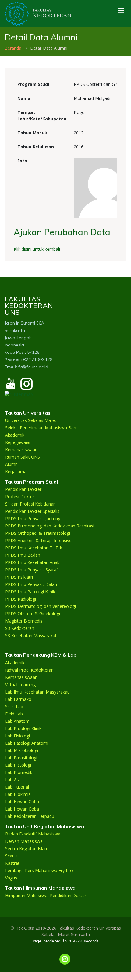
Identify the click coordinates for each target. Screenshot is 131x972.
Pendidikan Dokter (23, 489)
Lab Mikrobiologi (21, 750)
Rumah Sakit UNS (22, 457)
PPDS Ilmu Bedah (22, 555)
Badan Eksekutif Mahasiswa (32, 834)
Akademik (14, 435)
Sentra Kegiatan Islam (26, 848)
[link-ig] (64, 959)
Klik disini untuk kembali (37, 249)
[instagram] (26, 386)
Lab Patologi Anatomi (26, 743)
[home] (38, 13)
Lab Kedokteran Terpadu (29, 816)
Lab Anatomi (17, 721)
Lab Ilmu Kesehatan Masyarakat (37, 692)
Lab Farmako (18, 699)
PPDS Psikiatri (19, 577)
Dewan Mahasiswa (24, 841)
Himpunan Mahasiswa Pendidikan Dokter (45, 895)
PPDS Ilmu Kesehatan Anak (32, 562)
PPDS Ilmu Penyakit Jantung (32, 518)
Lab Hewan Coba (22, 802)
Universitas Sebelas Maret (30, 420)
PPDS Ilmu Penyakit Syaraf (31, 570)
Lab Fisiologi (17, 736)
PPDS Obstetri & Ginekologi (32, 614)
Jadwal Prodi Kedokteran (29, 670)
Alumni (12, 464)
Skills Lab (14, 706)
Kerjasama (16, 472)
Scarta (11, 856)
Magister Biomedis (23, 621)
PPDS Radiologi (20, 599)
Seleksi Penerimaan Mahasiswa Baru (41, 428)
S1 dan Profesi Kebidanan (30, 504)
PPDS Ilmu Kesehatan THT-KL (35, 548)
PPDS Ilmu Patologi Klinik (30, 592)
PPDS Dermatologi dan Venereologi (40, 606)
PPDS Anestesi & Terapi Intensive (38, 540)
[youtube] (11, 386)
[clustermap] (19, 393)
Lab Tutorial (17, 787)
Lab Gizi (13, 780)
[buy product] (120, 10)
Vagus (11, 878)
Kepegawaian (18, 442)
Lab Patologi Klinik (23, 728)
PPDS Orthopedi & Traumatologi (37, 533)
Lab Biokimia (18, 794)
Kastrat (12, 863)
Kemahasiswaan (21, 450)
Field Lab (14, 714)
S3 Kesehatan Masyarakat (31, 635)
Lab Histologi (18, 765)
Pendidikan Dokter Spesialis (32, 511)
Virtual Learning (20, 685)
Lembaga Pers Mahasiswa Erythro (39, 870)
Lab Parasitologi (21, 758)
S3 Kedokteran (19, 628)
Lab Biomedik (18, 772)
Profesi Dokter (19, 497)
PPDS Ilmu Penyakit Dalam (31, 584)
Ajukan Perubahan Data (62, 232)
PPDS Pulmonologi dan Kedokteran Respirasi (49, 526)
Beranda (13, 48)
